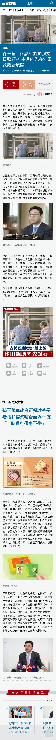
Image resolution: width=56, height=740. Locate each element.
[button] (47, 700)
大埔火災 (42, 10)
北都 (31, 10)
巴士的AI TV (17, 10)
